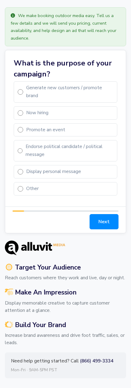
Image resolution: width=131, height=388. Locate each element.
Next (104, 221)
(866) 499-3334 (96, 361)
